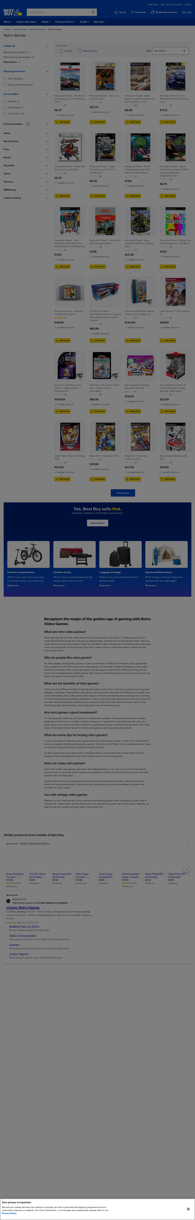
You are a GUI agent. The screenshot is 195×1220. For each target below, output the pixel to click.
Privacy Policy (9, 1213)
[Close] (188, 1209)
